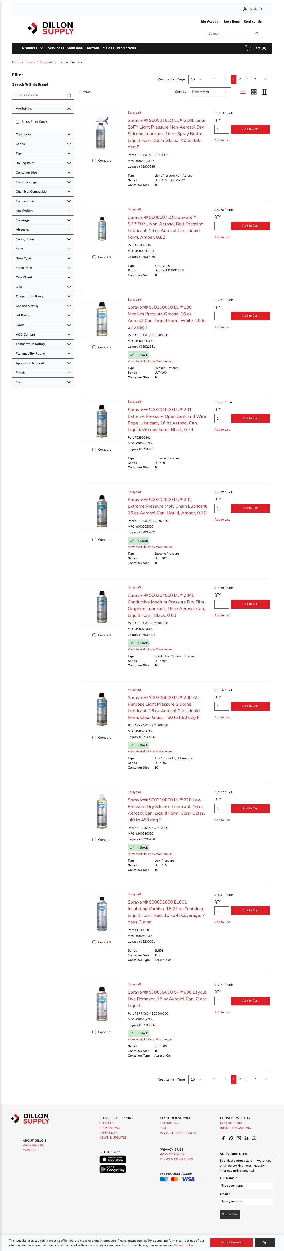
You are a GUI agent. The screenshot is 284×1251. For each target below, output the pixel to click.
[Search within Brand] (69, 95)
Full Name (228, 1178)
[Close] (265, 1242)
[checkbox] (17, 122)
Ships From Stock (34, 121)
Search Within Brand (30, 84)
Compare (104, 160)
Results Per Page (171, 79)
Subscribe (230, 1214)
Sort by (180, 92)
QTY (217, 120)
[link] (214, 78)
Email (225, 1194)
